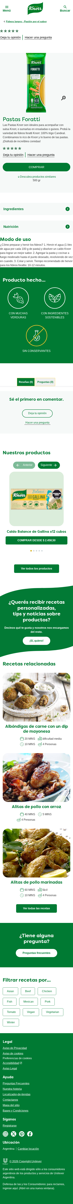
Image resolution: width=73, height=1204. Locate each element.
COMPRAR (36, 167)
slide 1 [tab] (31, 550)
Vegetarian (52, 1012)
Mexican (28, 1001)
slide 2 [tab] (33, 550)
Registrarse (10, 1125)
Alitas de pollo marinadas (36, 882)
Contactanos (10, 1099)
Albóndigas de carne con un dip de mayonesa (36, 729)
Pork (47, 1001)
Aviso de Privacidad (15, 1048)
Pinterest (21, 1134)
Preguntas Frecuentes (16, 1083)
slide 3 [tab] (36, 550)
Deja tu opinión (37, 413)
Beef (28, 991)
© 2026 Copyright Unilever (26, 1161)
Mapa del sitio (11, 1105)
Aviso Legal (10, 1068)
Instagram (5, 1134)
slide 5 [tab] (42, 550)
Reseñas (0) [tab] (26, 381)
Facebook (30, 1134)
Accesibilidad (11, 1063)
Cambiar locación (28, 1148)
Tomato (11, 1012)
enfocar (63, 98)
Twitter (13, 1134)
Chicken (47, 991)
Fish (9, 1001)
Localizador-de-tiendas (16, 1094)
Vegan (31, 1012)
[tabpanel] (36, 412)
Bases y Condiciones (15, 1110)
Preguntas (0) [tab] (45, 381)
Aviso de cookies (13, 1053)
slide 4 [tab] (39, 550)
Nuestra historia (12, 1088)
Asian (10, 991)
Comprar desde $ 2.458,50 (36, 540)
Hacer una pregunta (37, 422)
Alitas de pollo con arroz (36, 807)
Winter (11, 1022)
